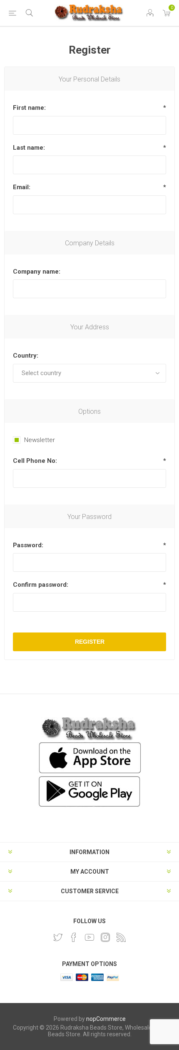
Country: (25, 355)
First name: (29, 107)
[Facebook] (73, 937)
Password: (28, 545)
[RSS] (121, 937)
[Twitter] (58, 937)
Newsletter (39, 440)
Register (89, 641)
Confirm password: (40, 584)
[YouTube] (89, 937)
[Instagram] (105, 937)
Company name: (36, 271)
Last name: (29, 147)
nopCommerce (106, 1018)
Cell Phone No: (35, 460)
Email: (21, 187)
